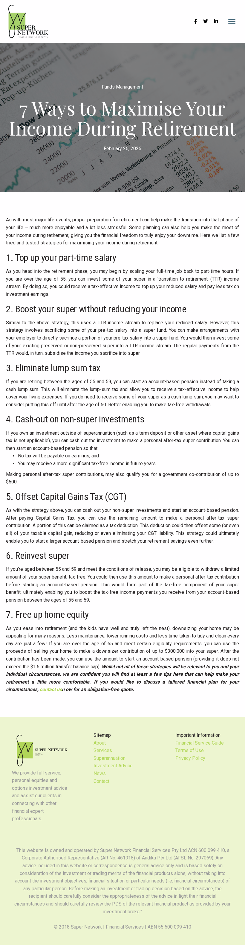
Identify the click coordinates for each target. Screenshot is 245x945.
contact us (51, 689)
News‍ (100, 773)
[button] (232, 21)
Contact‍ (101, 781)
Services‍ (103, 750)
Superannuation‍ (109, 758)
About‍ (100, 743)
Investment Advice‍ (113, 766)
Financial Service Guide (199, 743)
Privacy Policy (190, 758)
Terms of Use (189, 750)
